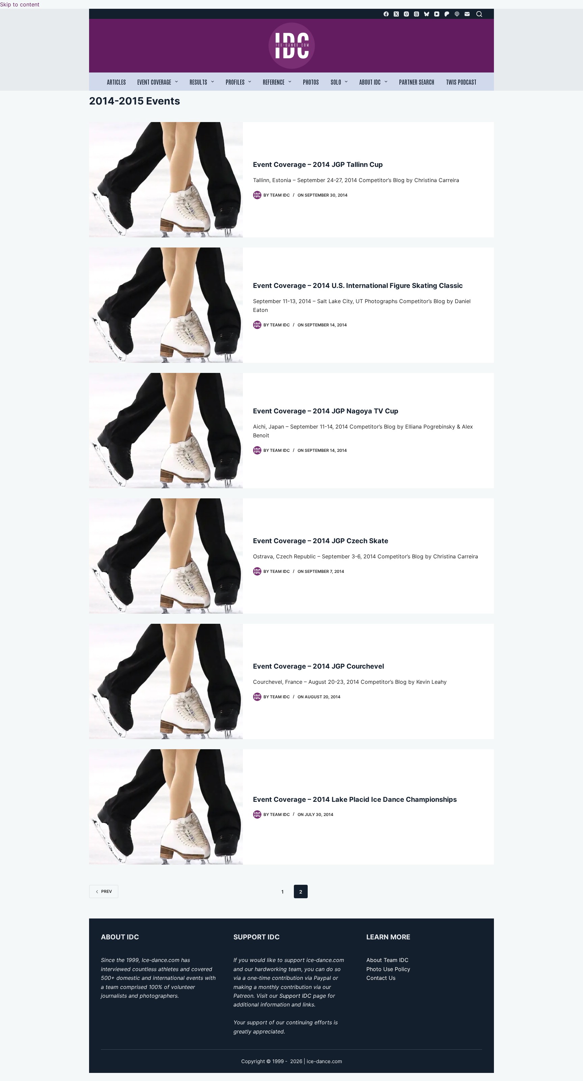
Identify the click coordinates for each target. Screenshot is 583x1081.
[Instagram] (406, 14)
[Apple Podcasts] (457, 14)
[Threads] (416, 14)
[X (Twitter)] (396, 14)
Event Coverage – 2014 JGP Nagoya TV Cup (325, 411)
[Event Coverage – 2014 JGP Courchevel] (166, 681)
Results (198, 82)
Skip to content (19, 4)
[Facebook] (386, 14)
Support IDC (295, 995)
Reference (273, 82)
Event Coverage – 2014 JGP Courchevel (318, 666)
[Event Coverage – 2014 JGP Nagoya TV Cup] (166, 430)
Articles (116, 82)
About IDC (370, 82)
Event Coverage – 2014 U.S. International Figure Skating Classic (358, 286)
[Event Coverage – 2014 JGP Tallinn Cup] (166, 179)
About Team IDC (387, 960)
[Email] (467, 14)
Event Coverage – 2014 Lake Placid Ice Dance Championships (355, 799)
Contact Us (380, 977)
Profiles (235, 82)
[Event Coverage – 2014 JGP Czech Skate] (166, 556)
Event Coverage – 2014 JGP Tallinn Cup (318, 164)
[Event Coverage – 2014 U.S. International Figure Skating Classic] (166, 305)
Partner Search (416, 82)
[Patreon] (446, 14)
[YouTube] (436, 14)
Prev (106, 891)
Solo (336, 82)
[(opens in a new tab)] (166, 807)
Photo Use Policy (388, 969)
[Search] (479, 14)
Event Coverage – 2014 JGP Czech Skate (320, 541)
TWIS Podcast (461, 82)
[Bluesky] (426, 14)
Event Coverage (154, 82)
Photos (311, 82)
